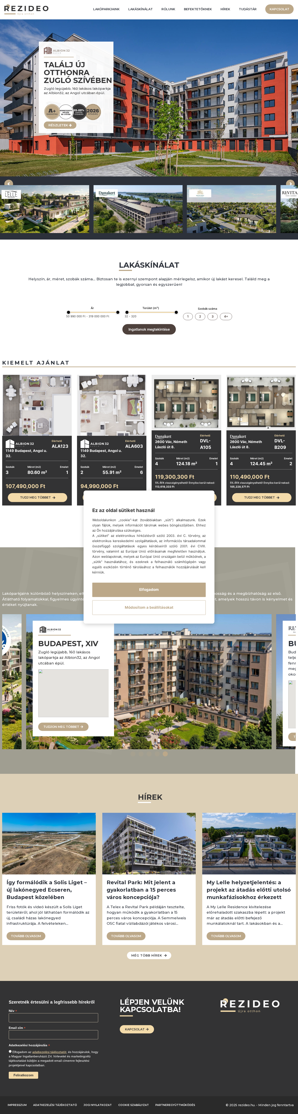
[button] (132, 753)
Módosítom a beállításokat (149, 607)
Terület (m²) (150, 308)
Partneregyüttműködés (175, 1105)
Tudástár (248, 9)
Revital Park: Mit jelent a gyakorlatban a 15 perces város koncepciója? (141, 889)
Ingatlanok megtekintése (149, 329)
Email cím (17, 1027)
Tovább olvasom (26, 936)
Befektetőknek (198, 9)
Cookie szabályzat (133, 1105)
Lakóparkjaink (106, 9)
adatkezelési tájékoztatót (49, 1052)
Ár (92, 308)
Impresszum (17, 1105)
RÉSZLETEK (58, 127)
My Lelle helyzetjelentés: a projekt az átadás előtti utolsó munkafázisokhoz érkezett (249, 889)
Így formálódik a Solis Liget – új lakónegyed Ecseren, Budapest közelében (47, 889)
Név (13, 1011)
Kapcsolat (279, 9)
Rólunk (168, 9)
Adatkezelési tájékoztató (55, 1105)
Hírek (225, 9)
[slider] (68, 312)
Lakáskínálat (140, 9)
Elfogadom (149, 589)
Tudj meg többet (35, 497)
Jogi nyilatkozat (98, 1105)
